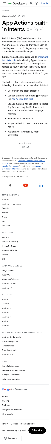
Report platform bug (10, 366)
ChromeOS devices (10, 279)
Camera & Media (9, 250)
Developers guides (10, 341)
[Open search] (31, 3)
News (4, 217)
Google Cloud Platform (12, 409)
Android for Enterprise (11, 204)
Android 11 (6, 325)
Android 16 (7, 304)
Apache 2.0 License (10, 166)
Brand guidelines (28, 424)
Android (5, 199)
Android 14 (7, 312)
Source (5, 212)
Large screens (8, 270)
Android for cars (9, 283)
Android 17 (7, 299)
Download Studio (9, 350)
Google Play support (10, 374)
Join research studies (11, 379)
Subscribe (37, 430)
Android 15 (7, 308)
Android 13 (6, 317)
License (14, 424)
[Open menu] (4, 3)
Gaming (5, 237)
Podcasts (6, 225)
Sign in (44, 3)
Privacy (5, 254)
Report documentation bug (14, 370)
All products (7, 414)
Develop (5, 10)
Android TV (7, 288)
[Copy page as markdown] (36, 29)
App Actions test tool (22, 99)
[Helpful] (19, 16)
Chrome (5, 401)
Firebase (6, 405)
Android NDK (7, 354)
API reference (8, 346)
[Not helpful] (23, 16)
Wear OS (6, 275)
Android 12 (7, 321)
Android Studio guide (11, 337)
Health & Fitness (9, 246)
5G (3, 259)
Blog (4, 221)
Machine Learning (10, 241)
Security (5, 208)
